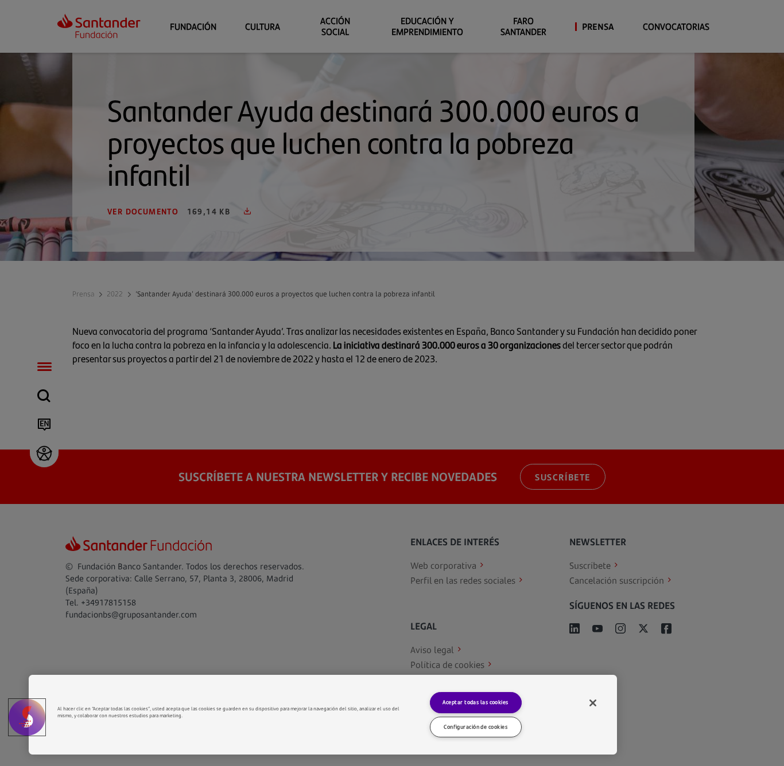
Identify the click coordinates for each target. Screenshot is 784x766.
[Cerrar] (593, 703)
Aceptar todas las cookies (475, 702)
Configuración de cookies (475, 726)
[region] (323, 715)
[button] (27, 717)
